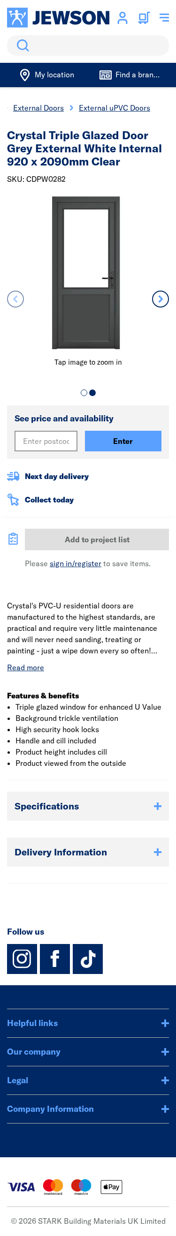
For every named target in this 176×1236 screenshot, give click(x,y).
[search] (88, 45)
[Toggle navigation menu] (164, 18)
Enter (123, 441)
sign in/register (75, 563)
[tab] (84, 393)
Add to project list (97, 539)
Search (21, 45)
